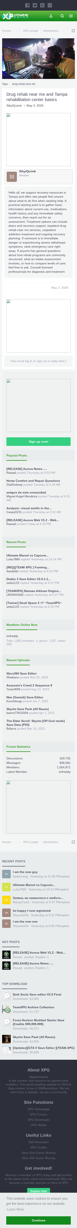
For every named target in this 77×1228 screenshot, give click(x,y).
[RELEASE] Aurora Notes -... (26, 469)
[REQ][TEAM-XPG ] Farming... (27, 567)
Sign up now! (38, 441)
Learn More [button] (15, 1209)
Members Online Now (21, 624)
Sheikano (12, 677)
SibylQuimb (14, 105)
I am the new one (25, 921)
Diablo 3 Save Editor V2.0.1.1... (28, 579)
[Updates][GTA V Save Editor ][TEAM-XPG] (43, 1048)
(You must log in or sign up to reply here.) (38, 361)
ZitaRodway (14, 484)
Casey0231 (14, 512)
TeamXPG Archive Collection (33, 1007)
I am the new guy (25, 872)
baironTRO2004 (17, 713)
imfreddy (12, 636)
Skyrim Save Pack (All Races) (27, 709)
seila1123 (12, 583)
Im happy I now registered (32, 910)
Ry (6, 874)
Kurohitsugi (14, 701)
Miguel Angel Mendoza (21, 496)
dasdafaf (12, 571)
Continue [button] (38, 1220)
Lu (6, 887)
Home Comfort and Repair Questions (33, 480)
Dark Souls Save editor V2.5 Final (37, 994)
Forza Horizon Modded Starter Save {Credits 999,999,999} (38, 1022)
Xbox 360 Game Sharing (38, 1158)
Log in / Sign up (50, 16)
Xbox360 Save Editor (21, 673)
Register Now (38, 1191)
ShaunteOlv (21, 915)
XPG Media (38, 1125)
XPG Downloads (39, 1119)
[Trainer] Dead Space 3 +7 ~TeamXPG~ (34, 603)
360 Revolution (38, 1142)
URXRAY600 (15, 594)
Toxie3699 (13, 689)
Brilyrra (11, 728)
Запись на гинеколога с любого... (38, 898)
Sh (6, 912)
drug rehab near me (23, 84)
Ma (6, 900)
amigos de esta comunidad (26, 492)
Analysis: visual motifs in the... (29, 508)
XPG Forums (38, 1114)
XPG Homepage (39, 1109)
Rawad (11, 472)
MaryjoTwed (21, 902)
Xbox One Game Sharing (39, 1152)
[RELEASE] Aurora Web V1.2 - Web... (32, 520)
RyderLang (20, 876)
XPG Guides (38, 1147)
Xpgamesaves (38, 1076)
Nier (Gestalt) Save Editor (24, 697)
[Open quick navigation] (73, 31)
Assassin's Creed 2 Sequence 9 (29, 685)
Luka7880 (13, 559)
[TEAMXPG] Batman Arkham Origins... (33, 591)
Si (11, 177)
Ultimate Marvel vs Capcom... (27, 555)
